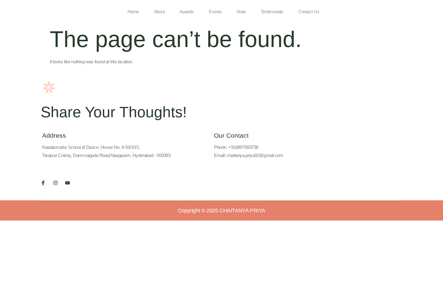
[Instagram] (55, 182)
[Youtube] (67, 182)
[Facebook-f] (43, 182)
